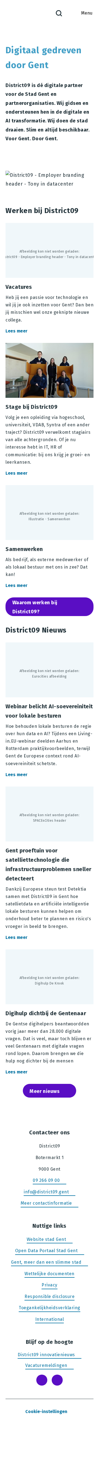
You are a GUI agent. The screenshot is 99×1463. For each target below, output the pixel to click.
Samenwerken (49, 538)
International (49, 1319)
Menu (86, 13)
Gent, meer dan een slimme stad (46, 1262)
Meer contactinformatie (46, 1203)
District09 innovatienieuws (46, 1354)
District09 (16, 13)
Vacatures (49, 279)
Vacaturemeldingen (46, 1365)
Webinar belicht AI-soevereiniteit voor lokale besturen (49, 711)
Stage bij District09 (49, 411)
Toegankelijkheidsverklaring (49, 1308)
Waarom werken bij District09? (34, 607)
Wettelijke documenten (49, 1273)
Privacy (49, 1285)
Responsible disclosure (49, 1296)
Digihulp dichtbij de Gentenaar (49, 1013)
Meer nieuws (44, 1091)
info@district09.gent (46, 1192)
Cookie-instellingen (46, 1411)
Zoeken (58, 13)
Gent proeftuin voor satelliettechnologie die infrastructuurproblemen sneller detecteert (49, 865)
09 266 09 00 (46, 1180)
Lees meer (20, 331)
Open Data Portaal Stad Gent (46, 1251)
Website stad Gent (46, 1239)
